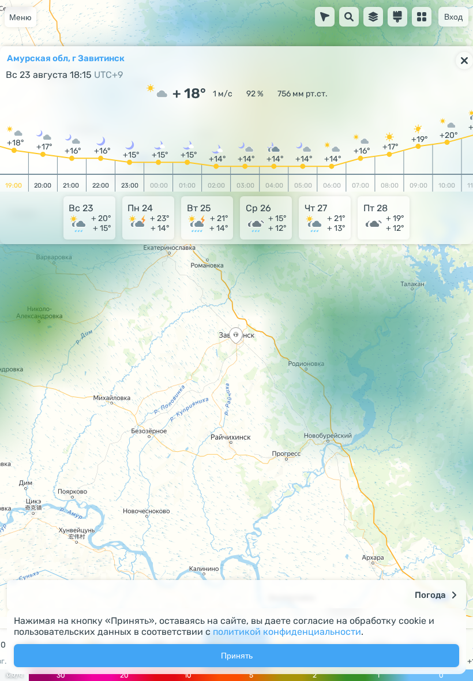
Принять (237, 655)
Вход (453, 16)
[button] (236, 337)
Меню (20, 17)
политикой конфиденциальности (287, 631)
